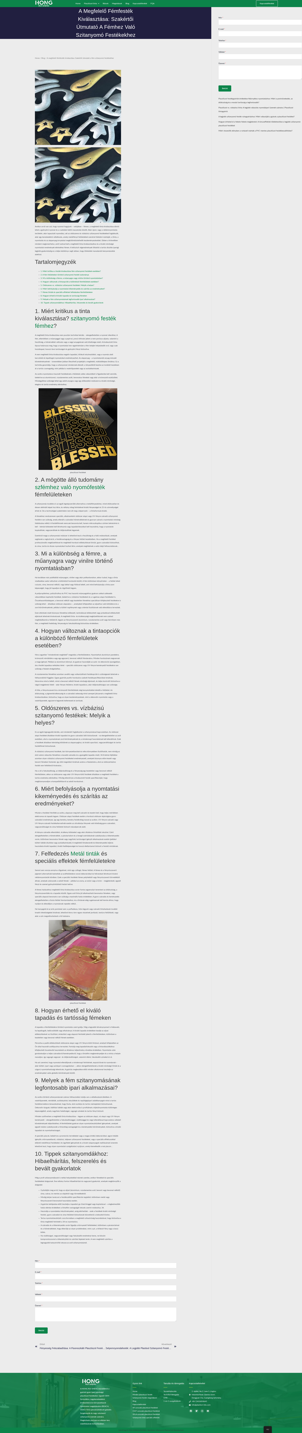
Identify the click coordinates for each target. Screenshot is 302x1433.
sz (70, 487)
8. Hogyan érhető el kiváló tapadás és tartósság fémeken (64, 296)
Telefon (39, 1283)
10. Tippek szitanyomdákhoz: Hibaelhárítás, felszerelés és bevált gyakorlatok (72, 303)
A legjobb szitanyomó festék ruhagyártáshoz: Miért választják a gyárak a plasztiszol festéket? (256, 117)
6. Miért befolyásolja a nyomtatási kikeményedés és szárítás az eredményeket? (73, 289)
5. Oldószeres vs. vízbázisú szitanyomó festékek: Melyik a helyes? (67, 285)
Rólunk (105, 3)
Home (78, 3)
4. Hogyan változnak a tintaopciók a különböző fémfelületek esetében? (70, 282)
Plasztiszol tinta (90, 3)
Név (37, 1261)
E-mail (38, 1272)
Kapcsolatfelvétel (140, 3)
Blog (127, 3)
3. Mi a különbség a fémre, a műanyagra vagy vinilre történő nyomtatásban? (72, 278)
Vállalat (38, 1294)
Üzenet (38, 1306)
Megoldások (117, 3)
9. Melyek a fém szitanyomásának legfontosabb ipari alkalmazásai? (68, 299)
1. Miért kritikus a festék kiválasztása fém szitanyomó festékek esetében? (71, 271)
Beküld (41, 1330)
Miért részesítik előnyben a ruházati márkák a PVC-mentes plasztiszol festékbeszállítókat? (255, 131)
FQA (152, 3)
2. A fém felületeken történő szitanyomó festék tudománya (65, 275)
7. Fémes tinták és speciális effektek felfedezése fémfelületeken (67, 292)
